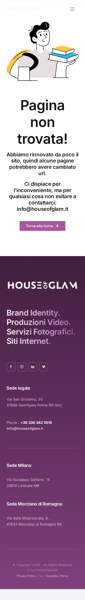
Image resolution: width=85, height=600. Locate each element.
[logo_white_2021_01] (24, 8)
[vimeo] (43, 366)
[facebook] (11, 366)
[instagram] (21, 366)
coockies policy (57, 576)
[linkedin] (32, 366)
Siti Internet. (29, 341)
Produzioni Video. (39, 322)
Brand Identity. (33, 313)
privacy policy (26, 576)
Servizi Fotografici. (41, 331)
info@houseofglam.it (42, 209)
